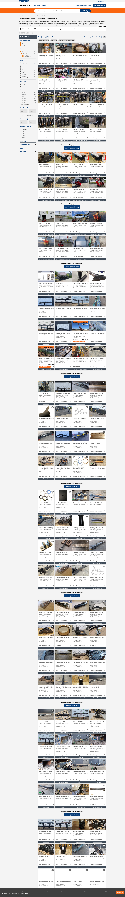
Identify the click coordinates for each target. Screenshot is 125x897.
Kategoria (23, 49)
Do (29, 121)
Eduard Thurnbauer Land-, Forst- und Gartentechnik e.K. (68, 294)
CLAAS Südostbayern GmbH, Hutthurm (46, 234)
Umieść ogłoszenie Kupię (72, 148)
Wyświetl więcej (102, 26)
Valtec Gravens (46, 404)
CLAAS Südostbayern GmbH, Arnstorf (98, 234)
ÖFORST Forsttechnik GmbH (80, 369)
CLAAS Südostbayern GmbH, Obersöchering (82, 200)
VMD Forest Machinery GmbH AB (46, 294)
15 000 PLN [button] (76, 138)
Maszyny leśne (26, 16)
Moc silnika (23, 151)
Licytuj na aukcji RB (78, 341)
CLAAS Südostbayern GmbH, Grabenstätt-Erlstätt (100, 200)
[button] (28, 37)
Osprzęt (33, 16)
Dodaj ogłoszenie (100, 5)
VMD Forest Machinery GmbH (80, 259)
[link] (46, 48)
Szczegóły (23, 141)
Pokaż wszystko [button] (24, 78)
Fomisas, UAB (63, 318)
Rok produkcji (24, 119)
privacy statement (19, 893)
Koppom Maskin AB (46, 318)
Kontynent (23, 81)
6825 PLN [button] (93, 804)
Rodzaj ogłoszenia (25, 40)
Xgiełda (46, 65)
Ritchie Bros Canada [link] (80, 344)
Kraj (21, 89)
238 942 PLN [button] (76, 366)
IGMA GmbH (97, 259)
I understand (120, 892)
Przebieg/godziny (25, 144)
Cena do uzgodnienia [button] (44, 63)
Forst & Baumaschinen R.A (80, 234)
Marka (22, 60)
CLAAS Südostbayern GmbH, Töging (63, 259)
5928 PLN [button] (93, 645)
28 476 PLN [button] (42, 401)
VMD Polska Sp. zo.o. (46, 90)
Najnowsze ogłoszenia (26, 126)
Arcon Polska (63, 65)
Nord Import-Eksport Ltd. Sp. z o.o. (80, 140)
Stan (21, 148)
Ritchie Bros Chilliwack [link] (46, 369)
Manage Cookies (7, 893)
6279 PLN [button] (58, 645)
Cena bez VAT (24, 107)
